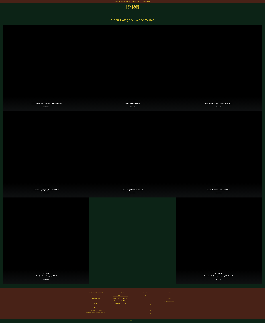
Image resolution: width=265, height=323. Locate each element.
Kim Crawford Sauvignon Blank (46, 276)
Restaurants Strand (120, 303)
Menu (125, 12)
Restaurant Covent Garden (120, 295)
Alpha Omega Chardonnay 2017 (132, 190)
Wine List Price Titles (132, 103)
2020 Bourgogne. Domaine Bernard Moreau (46, 103)
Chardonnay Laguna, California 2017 (46, 190)
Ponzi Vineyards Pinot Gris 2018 (218, 190)
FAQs (131, 12)
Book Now (118, 12)
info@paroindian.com (145, 1)
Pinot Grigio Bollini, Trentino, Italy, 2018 (218, 103)
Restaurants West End (120, 300)
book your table (95, 298)
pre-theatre (139, 12)
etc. (153, 12)
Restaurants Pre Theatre (120, 298)
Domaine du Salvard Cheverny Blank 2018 (218, 276)
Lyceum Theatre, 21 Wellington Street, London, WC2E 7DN (127, 1)
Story (147, 12)
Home (111, 12)
